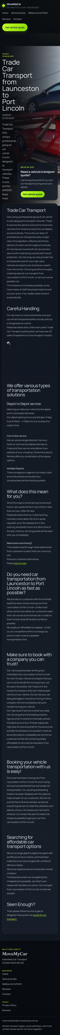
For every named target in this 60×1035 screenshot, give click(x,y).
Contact (17, 19)
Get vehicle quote (15, 27)
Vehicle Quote (18, 12)
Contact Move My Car (13, 962)
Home (5, 12)
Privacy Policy (9, 1005)
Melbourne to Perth (38, 12)
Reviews (6, 19)
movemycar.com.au (29, 1020)
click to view (20, 563)
